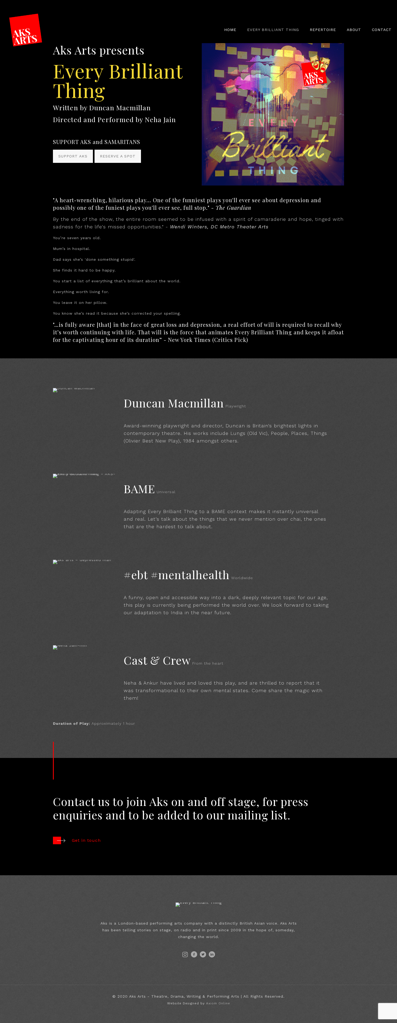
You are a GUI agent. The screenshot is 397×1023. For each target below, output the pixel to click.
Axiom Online (218, 1003)
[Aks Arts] (25, 29)
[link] (273, 114)
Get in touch (86, 840)
